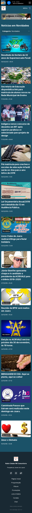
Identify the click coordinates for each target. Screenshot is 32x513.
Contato (16, 498)
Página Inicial (16, 479)
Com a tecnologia (13, 509)
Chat (16, 502)
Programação (16, 483)
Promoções (16, 490)
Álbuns (16, 486)
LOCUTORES (16, 494)
